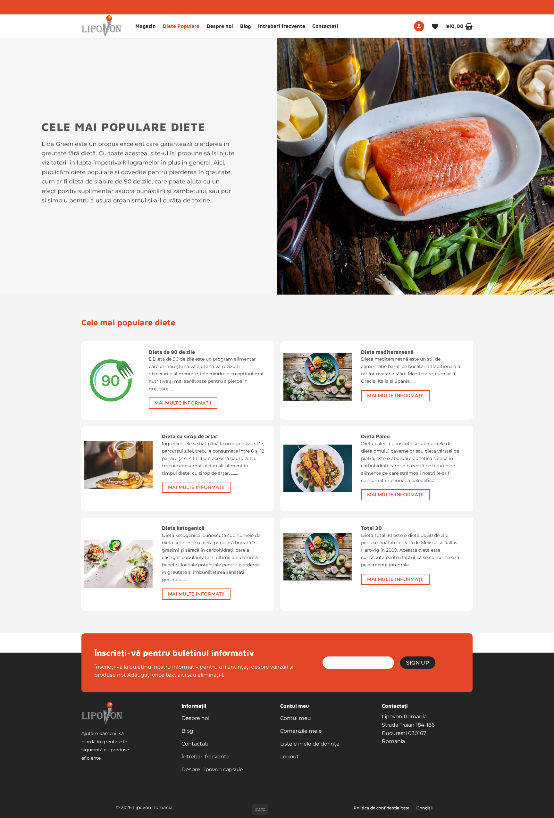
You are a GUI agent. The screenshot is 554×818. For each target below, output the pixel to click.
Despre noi (220, 26)
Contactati (325, 26)
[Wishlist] (435, 26)
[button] (419, 26)
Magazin (145, 26)
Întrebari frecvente (281, 26)
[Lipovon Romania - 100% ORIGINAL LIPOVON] (103, 26)
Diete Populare (181, 26)
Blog (245, 26)
